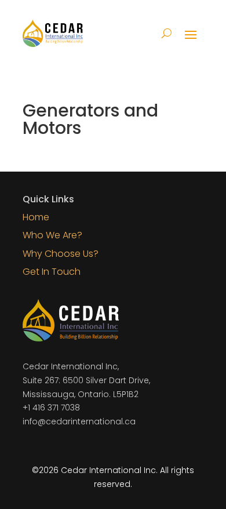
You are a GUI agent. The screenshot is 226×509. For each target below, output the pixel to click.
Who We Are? (52, 235)
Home (36, 217)
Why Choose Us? (61, 253)
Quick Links (48, 199)
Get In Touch (52, 271)
